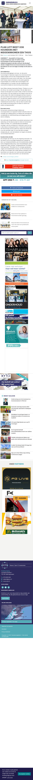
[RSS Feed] (8, 587)
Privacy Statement (6, 631)
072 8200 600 (7, 577)
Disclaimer (4, 629)
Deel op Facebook (17, 188)
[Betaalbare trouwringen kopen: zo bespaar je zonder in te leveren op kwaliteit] (5, 417)
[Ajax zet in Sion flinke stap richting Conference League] (5, 455)
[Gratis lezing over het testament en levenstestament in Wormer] (5, 401)
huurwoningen (10, 156)
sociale (4, 156)
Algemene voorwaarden (7, 626)
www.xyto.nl (6, 581)
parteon (16, 156)
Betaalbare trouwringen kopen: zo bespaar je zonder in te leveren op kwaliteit (20, 416)
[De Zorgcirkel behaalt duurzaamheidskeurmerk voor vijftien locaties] (5, 432)
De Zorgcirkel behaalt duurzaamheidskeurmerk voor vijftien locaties (21, 431)
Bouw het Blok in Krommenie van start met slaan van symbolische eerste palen (20, 224)
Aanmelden (5, 598)
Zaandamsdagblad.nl (12, 2)
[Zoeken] (29, 232)
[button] (1, 36)
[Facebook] (2, 587)
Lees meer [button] (10, 777)
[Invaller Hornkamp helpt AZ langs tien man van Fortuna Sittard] (5, 447)
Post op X (17, 191)
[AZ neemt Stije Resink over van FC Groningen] (5, 424)
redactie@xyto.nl (7, 579)
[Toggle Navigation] (30, 3)
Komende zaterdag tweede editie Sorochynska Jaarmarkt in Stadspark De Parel (21, 408)
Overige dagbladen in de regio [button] (9, 621)
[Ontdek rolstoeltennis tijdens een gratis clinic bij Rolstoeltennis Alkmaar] (5, 440)
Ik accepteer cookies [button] (24, 773)
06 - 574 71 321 (22, 180)
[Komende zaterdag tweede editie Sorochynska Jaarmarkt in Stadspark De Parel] (5, 409)
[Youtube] (5, 587)
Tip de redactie (17, 195)
